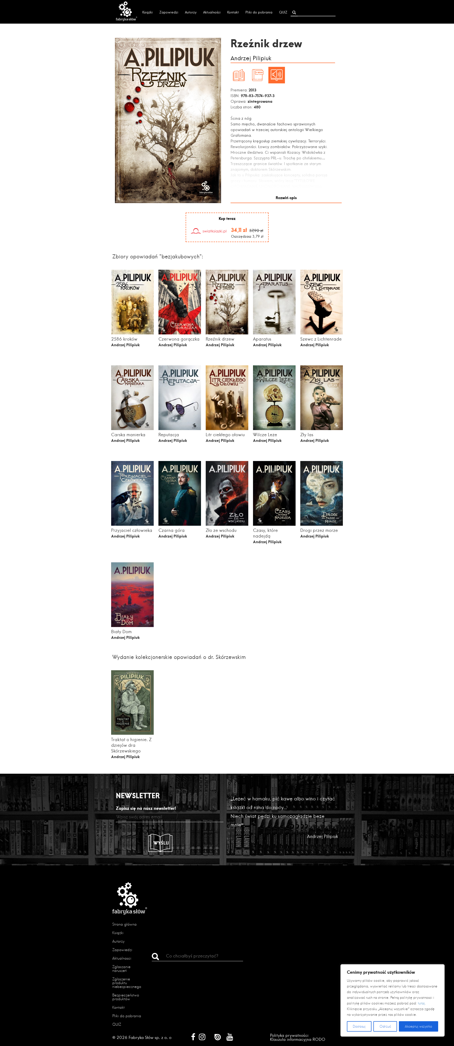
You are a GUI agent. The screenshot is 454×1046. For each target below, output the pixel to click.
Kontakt (233, 12)
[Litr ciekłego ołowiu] (227, 429)
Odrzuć (385, 1026)
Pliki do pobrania (258, 12)
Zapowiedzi (168, 12)
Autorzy (190, 12)
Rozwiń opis (286, 197)
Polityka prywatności (289, 1035)
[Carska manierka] (132, 429)
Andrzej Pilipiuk (251, 58)
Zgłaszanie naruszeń (121, 969)
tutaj (421, 1003)
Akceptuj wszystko (418, 1026)
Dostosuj (359, 1026)
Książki (147, 12)
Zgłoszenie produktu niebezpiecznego (126, 983)
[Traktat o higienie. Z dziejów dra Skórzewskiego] (132, 733)
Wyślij (161, 843)
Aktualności (212, 12)
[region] (392, 1000)
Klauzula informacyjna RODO (297, 1039)
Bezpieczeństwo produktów (125, 997)
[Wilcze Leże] (274, 429)
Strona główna (124, 924)
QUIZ (283, 12)
